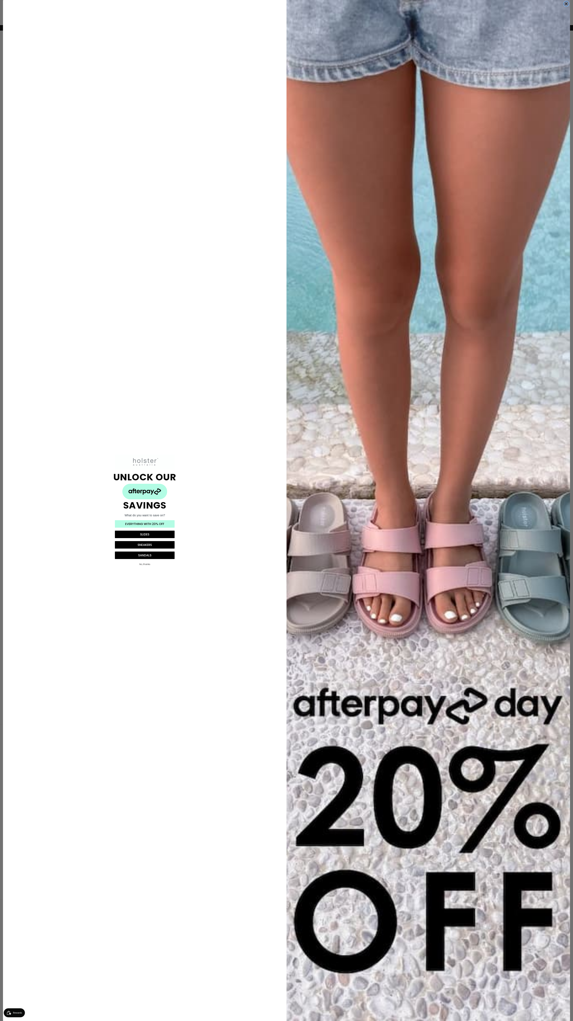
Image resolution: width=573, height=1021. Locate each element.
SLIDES (144, 534)
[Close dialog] (566, 3)
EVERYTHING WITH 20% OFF (144, 524)
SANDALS (144, 555)
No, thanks (144, 564)
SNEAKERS (145, 545)
